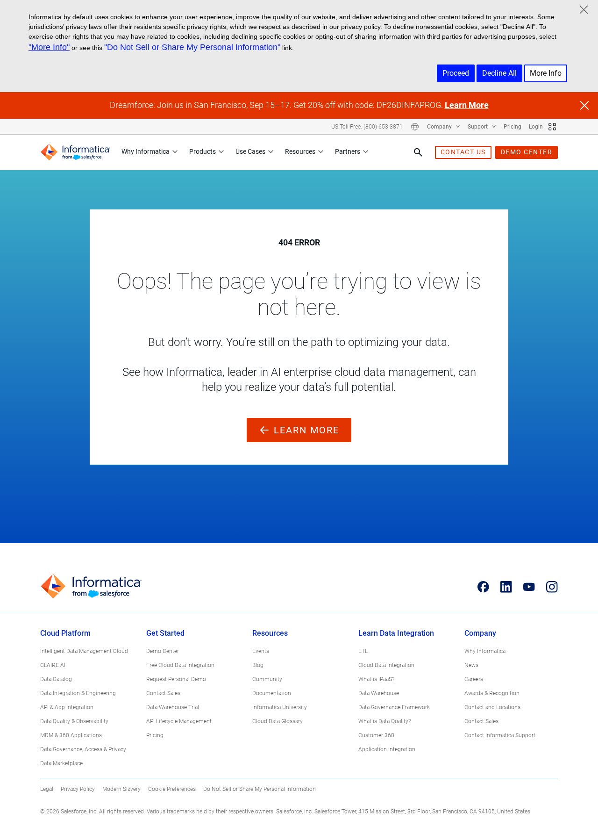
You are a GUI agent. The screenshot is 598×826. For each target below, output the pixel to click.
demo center (527, 152)
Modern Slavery (121, 789)
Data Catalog (56, 679)
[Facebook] (483, 587)
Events (260, 651)
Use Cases (250, 151)
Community (267, 679)
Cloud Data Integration (386, 665)
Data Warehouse (378, 693)
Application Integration (386, 749)
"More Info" (49, 47)
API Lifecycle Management (179, 721)
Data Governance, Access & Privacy (83, 749)
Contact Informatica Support (499, 735)
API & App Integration (66, 707)
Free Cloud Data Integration (180, 665)
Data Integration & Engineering (78, 693)
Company (440, 126)
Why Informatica (145, 151)
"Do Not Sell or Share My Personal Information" (192, 47)
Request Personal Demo (176, 679)
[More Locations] (415, 126)
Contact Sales (163, 693)
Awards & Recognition (492, 693)
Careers (473, 679)
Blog (257, 665)
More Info (546, 73)
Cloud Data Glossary (277, 721)
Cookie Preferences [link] (172, 789)
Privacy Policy (78, 789)
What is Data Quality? (384, 721)
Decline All (499, 73)
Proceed (455, 73)
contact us (463, 152)
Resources (300, 151)
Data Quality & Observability (74, 721)
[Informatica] (75, 152)
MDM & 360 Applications (71, 735)
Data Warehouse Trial (172, 707)
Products (202, 151)
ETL (363, 651)
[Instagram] (552, 587)
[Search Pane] (418, 152)
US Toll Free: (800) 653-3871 (367, 126)
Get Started (165, 633)
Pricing (512, 126)
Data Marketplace (61, 763)
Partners (347, 151)
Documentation (271, 693)
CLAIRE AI (52, 665)
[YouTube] (529, 587)
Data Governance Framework (394, 707)
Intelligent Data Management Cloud (84, 651)
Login (536, 126)
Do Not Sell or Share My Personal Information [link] (259, 789)
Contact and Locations (492, 707)
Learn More (467, 105)
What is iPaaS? (376, 679)
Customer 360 (376, 735)
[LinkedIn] (506, 587)
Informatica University (279, 707)
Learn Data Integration (396, 633)
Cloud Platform (65, 633)
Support (478, 126)
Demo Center (162, 651)
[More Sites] (552, 126)
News (471, 665)
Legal (46, 789)
